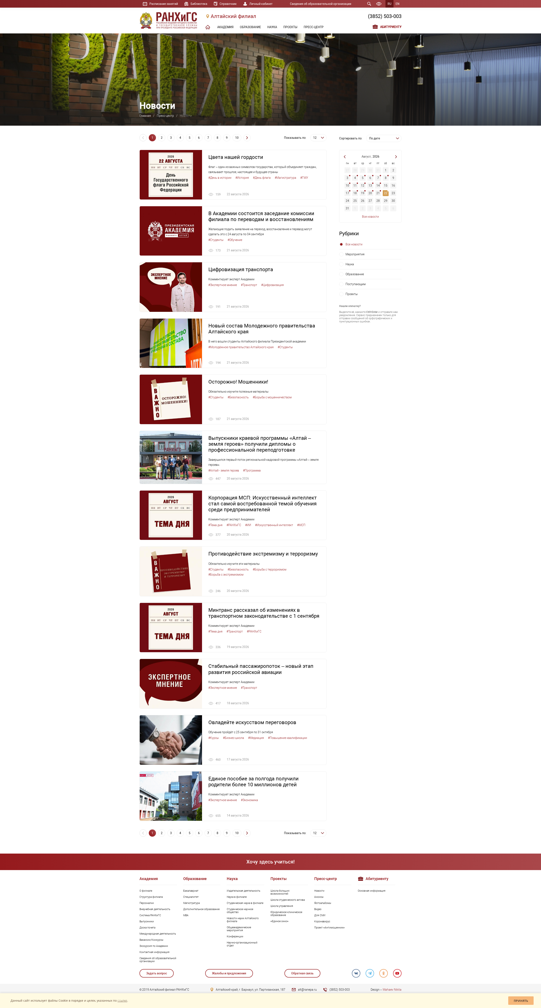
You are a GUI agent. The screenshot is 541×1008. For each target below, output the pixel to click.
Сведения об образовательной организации (320, 4)
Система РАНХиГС (150, 915)
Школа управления (281, 906)
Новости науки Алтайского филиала (243, 920)
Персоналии (146, 903)
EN (397, 4)
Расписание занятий (163, 4)
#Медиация (256, 737)
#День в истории (219, 177)
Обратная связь (302, 973)
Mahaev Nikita (392, 989)
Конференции (235, 936)
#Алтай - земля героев (223, 470)
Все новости (370, 216)
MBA (186, 915)
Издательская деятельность (243, 890)
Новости (319, 890)
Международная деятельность (157, 933)
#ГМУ (304, 177)
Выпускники (146, 921)
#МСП (301, 525)
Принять (521, 1001)
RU (389, 4)
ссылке (122, 1000)
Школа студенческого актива (287, 899)
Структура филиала (151, 896)
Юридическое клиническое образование (286, 914)
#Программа (252, 470)
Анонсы (319, 896)
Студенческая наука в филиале (245, 903)
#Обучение (235, 239)
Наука (350, 264)
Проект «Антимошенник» (329, 927)
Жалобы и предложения (229, 973)
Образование (355, 274)
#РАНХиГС (234, 525)
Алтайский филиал (233, 16)
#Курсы (213, 737)
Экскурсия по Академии (153, 946)
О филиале (145, 890)
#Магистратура (285, 177)
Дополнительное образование (201, 909)
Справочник (228, 4)
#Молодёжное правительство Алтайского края (241, 347)
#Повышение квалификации (287, 737)
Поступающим (356, 284)
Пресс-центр (165, 115)
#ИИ (248, 525)
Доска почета (147, 927)
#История (242, 177)
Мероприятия (355, 254)
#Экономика (249, 800)
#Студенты (216, 239)
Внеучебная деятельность (154, 909)
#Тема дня (215, 525)
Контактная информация (154, 952)
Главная (145, 115)
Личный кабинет (261, 4)
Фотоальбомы (322, 903)
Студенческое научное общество (240, 911)
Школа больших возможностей (280, 892)
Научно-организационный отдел (242, 944)
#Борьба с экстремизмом (225, 574)
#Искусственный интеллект (274, 525)
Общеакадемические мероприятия (239, 929)
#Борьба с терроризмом (269, 569)
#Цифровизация (272, 284)
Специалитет (191, 896)
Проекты (352, 294)
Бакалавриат (190, 890)
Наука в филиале (237, 896)
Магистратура (191, 903)
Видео (317, 909)
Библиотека (199, 4)
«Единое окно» (279, 921)
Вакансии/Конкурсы (151, 939)
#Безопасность (238, 397)
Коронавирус (322, 921)
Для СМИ (319, 915)
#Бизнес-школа (233, 737)
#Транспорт (249, 284)
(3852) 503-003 (385, 16)
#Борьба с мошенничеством (272, 397)
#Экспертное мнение (222, 284)
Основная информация (371, 890)
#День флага (262, 177)
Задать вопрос (156, 973)
